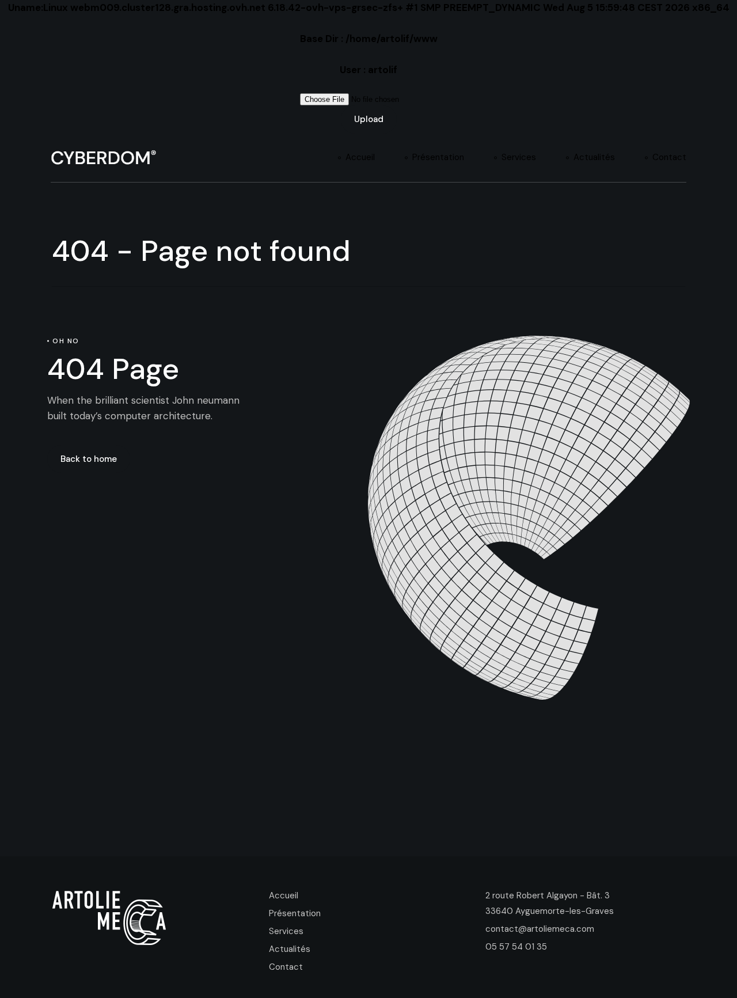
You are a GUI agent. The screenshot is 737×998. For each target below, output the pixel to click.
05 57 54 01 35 (516, 947)
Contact (286, 967)
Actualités (289, 949)
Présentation (295, 913)
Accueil (283, 895)
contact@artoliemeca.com (539, 929)
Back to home (88, 459)
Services (286, 931)
